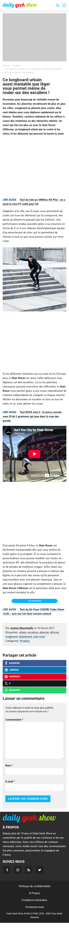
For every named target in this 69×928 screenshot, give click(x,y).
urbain (22, 632)
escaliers (33, 632)
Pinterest (14, 676)
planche (44, 632)
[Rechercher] (57, 6)
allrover (54, 632)
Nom (9, 765)
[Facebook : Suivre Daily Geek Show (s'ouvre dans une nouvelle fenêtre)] (7, 870)
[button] (64, 5)
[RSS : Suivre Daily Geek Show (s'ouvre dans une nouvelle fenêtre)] (29, 870)
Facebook (14, 663)
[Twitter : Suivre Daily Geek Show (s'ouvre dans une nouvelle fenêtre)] (40, 870)
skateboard (25, 636)
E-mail (10, 781)
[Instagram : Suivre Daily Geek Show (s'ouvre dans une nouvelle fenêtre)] (18, 870)
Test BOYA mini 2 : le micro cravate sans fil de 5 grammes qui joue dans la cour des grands (32, 416)
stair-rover (39, 636)
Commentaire (14, 719)
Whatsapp (14, 690)
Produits (25, 641)
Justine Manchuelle (21, 628)
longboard (11, 636)
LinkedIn (14, 670)
